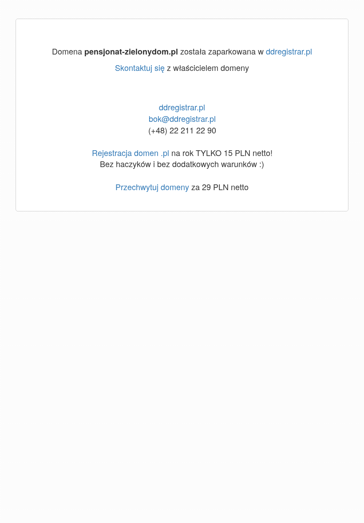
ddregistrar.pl (289, 51)
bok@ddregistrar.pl (182, 118)
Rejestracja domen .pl (130, 152)
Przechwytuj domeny (152, 186)
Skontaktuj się (140, 67)
